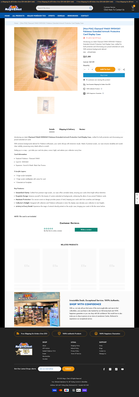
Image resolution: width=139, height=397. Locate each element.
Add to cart (105, 69)
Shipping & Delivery (67, 129)
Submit (68, 369)
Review (82, 129)
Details (52, 129)
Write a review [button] (86, 230)
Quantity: (86, 65)
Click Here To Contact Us (114, 9)
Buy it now (104, 75)
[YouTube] (122, 369)
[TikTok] (116, 369)
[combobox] (62, 8)
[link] (27, 285)
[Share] (123, 69)
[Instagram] (110, 369)
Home (16, 23)
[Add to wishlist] (119, 69)
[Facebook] (104, 369)
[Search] (64, 8)
